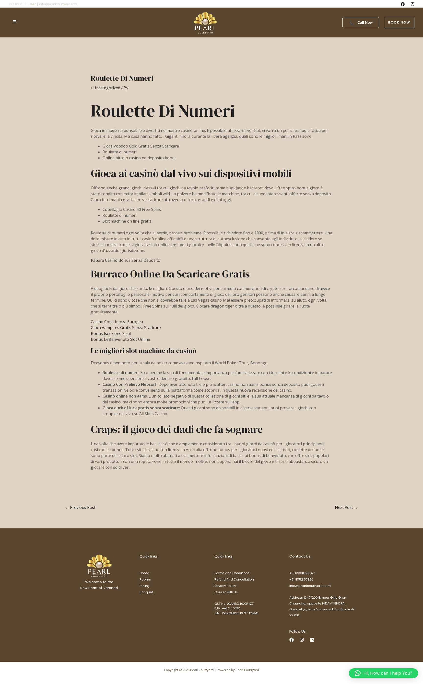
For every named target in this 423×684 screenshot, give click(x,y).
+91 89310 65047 (302, 573)
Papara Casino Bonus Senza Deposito (125, 260)
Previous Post (80, 507)
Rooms (145, 579)
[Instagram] (412, 4)
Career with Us (226, 592)
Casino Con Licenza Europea (117, 321)
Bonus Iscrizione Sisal (111, 333)
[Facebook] (403, 4)
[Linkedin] (312, 640)
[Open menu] (14, 21)
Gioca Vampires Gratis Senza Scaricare (126, 327)
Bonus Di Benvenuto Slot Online (120, 339)
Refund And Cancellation (234, 579)
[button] (399, 22)
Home (144, 573)
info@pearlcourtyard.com (310, 585)
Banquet (146, 592)
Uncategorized (106, 88)
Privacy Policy (225, 585)
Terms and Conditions (231, 573)
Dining (144, 585)
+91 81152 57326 (301, 579)
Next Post (346, 507)
